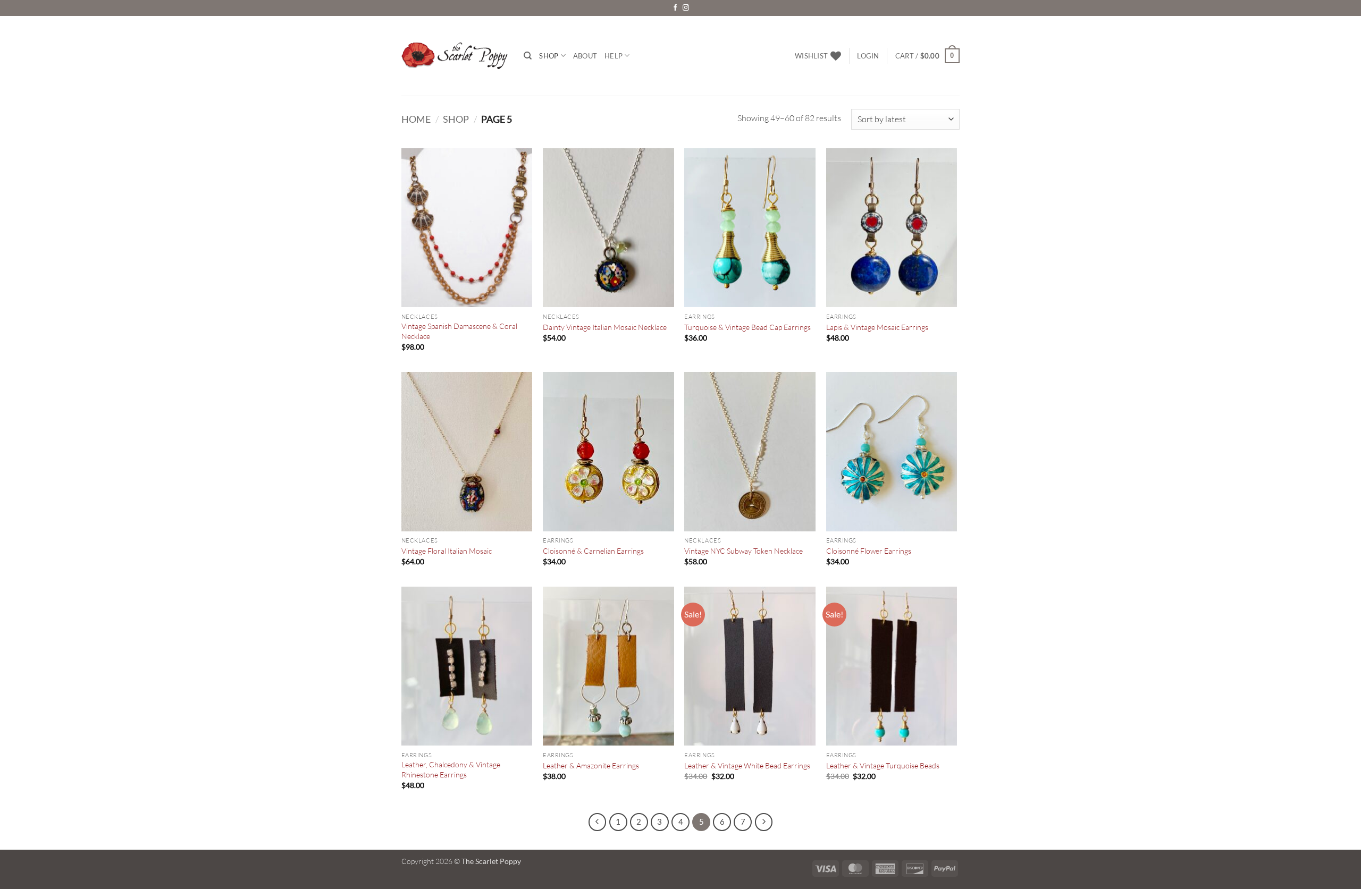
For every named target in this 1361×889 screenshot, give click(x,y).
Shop (548, 56)
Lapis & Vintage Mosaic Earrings (877, 327)
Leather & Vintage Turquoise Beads (882, 765)
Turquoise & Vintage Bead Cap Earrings (747, 327)
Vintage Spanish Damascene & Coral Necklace (459, 331)
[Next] (764, 822)
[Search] (528, 56)
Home (416, 119)
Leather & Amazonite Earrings (591, 765)
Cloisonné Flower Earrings (868, 550)
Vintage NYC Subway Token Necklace (743, 550)
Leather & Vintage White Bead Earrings (747, 765)
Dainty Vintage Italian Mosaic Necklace (605, 327)
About (585, 56)
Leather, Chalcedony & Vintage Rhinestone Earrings (450, 769)
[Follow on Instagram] (686, 8)
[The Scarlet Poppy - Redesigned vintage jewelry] (454, 56)
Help (613, 56)
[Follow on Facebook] (675, 8)
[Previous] (598, 822)
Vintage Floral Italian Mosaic (446, 550)
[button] (868, 55)
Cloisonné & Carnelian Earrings (593, 550)
